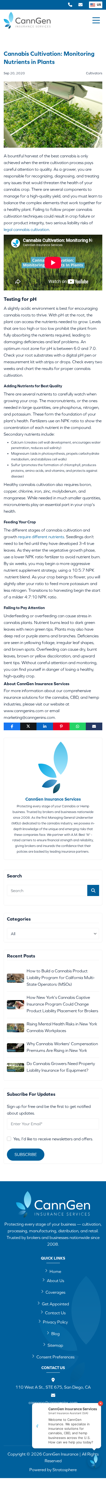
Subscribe (26, 1154)
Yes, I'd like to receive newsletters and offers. (53, 1138)
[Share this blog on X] (28, 726)
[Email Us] (80, 4)
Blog (55, 1333)
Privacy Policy (55, 1322)
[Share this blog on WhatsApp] (78, 726)
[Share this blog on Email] (94, 726)
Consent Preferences (55, 1356)
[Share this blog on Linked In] (44, 726)
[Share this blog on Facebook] (12, 726)
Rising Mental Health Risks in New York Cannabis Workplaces (62, 1027)
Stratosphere (65, 1469)
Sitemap (55, 1345)
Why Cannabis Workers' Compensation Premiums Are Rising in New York (62, 1047)
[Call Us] (70, 4)
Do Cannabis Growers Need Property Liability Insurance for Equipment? (61, 1067)
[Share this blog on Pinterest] (61, 726)
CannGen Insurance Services (53, 799)
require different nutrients (41, 536)
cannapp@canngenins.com (53, 1402)
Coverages (55, 1292)
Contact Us (55, 1312)
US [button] (98, 4)
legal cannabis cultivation (26, 229)
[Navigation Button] (96, 20)
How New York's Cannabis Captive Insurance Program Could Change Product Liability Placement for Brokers (62, 1004)
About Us (55, 1280)
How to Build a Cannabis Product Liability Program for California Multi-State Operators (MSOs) (61, 977)
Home (55, 1271)
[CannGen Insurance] (53, 1204)
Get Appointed (55, 1303)
